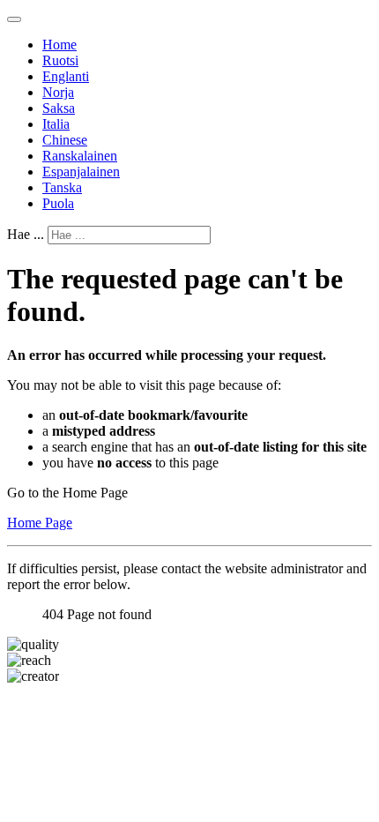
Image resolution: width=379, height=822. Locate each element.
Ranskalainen (79, 155)
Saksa (58, 108)
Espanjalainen (81, 171)
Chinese (64, 139)
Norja (58, 92)
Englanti (65, 76)
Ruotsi (60, 60)
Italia (56, 123)
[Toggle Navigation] (14, 19)
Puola (58, 203)
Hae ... (25, 234)
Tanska (62, 187)
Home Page (39, 522)
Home (59, 44)
